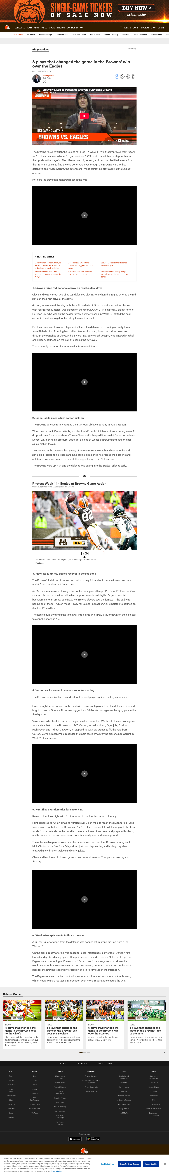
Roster (11, 1076)
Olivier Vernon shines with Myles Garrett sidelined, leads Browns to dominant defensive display (48, 265)
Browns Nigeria (154, 1087)
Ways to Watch (34, 1109)
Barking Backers (124, 1104)
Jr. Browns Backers (124, 1100)
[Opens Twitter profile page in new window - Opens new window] (44, 81)
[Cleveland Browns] (84, 1151)
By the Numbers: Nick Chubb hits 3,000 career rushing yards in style (48, 274)
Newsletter (154, 1096)
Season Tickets (60, 1083)
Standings (11, 1104)
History (11, 1113)
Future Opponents (91, 1087)
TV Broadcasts (34, 1104)
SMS (154, 1100)
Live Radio (34, 1093)
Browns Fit (154, 1083)
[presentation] (165, 1053)
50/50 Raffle (124, 1113)
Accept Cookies (151, 1164)
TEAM (11, 1072)
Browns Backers (124, 1096)
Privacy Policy (56, 1171)
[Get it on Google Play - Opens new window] (93, 1140)
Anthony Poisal (48, 75)
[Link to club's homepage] (7, 27)
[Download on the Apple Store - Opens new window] (75, 1139)
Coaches (11, 1080)
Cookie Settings (107, 1164)
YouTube (35, 1113)
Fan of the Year (124, 1087)
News (34, 1076)
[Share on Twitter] (122, 78)
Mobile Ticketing (60, 1107)
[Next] (103, 553)
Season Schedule (91, 1076)
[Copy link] (133, 76)
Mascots (124, 1091)
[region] (84, 1164)
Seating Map (60, 1102)
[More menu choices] (81, 27)
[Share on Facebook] (117, 78)
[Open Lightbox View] (84, 529)
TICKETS (60, 1072)
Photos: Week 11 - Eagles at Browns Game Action (69, 483)
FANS (124, 1072)
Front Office (11, 1109)
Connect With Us (154, 1104)
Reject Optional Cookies (129, 1164)
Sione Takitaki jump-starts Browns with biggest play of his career (80, 265)
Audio (34, 1089)
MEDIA (34, 1072)
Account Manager (60, 1087)
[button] (84, 215)
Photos (34, 1085)
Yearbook (11, 1117)
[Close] (165, 1164)
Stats (11, 1100)
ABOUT (153, 1072)
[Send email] (128, 78)
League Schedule (91, 1091)
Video (34, 1080)
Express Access (60, 1111)
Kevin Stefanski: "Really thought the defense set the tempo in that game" (114, 274)
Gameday (124, 1083)
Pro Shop (154, 1091)
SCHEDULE (91, 1072)
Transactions (11, 1096)
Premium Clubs (60, 1098)
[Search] (121, 27)
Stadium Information (153, 1109)
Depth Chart (11, 1085)
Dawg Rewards (124, 1109)
